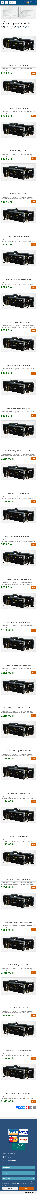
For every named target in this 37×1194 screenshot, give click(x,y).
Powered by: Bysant (30, 1192)
